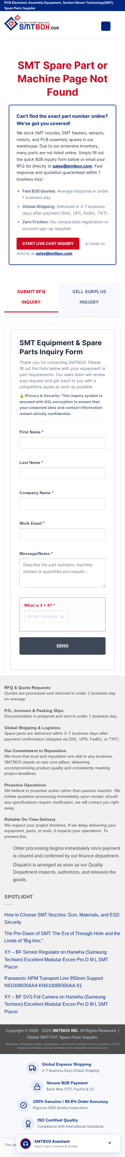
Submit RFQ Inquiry (31, 297)
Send (62, 646)
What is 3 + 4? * (39, 605)
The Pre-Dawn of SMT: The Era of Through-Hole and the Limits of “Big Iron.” (62, 937)
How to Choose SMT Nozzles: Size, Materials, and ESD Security (61, 918)
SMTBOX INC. (65, 1030)
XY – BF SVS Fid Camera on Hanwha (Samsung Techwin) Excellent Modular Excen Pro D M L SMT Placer (56, 1004)
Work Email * (31, 523)
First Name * (31, 432)
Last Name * (31, 462)
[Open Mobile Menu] (105, 26)
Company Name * (36, 492)
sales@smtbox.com (72, 165)
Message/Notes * (36, 553)
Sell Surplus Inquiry (89, 297)
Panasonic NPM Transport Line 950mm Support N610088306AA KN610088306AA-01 (53, 982)
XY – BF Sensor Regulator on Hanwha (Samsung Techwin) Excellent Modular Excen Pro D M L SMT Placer (56, 959)
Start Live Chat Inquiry (48, 243)
